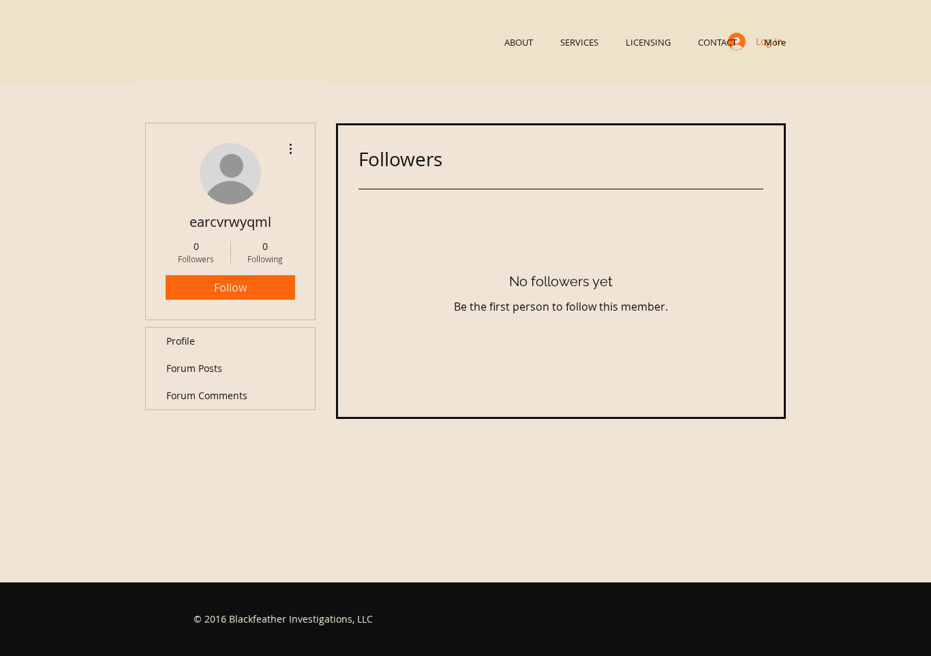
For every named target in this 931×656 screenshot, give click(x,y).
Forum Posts (194, 368)
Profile (180, 340)
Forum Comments (206, 395)
